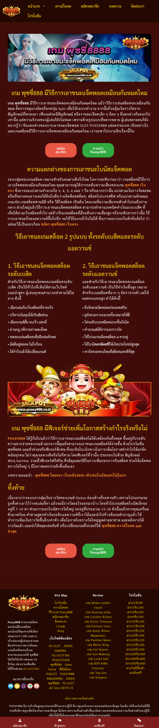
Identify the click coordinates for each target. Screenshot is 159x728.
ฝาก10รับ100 (135, 621)
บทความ (115, 6)
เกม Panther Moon (98, 640)
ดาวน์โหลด (63, 6)
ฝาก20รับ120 (135, 640)
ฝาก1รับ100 (135, 607)
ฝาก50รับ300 (135, 649)
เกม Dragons (98, 677)
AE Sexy (54, 688)
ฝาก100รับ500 (135, 654)
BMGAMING (55, 678)
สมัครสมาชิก (90, 6)
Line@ (60, 626)
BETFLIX (67, 688)
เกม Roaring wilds (98, 612)
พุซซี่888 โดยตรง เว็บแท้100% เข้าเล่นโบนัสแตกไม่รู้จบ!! (80, 475)
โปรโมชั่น (34, 16)
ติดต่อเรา (137, 6)
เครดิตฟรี (135, 672)
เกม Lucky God (98, 658)
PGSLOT (51, 674)
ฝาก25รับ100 (135, 644)
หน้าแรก (34, 6)
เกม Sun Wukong (98, 654)
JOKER (70, 678)
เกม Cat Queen (98, 649)
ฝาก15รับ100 (135, 630)
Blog (61, 630)
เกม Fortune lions (98, 626)
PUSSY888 (16, 438)
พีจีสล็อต (65, 669)
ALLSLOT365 (31, 668)
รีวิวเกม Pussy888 (61, 612)
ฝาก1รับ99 (135, 603)
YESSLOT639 (61, 660)
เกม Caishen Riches (98, 617)
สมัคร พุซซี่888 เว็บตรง (59, 224)
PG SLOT (55, 646)
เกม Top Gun (98, 672)
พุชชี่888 (54, 683)
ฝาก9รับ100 (135, 617)
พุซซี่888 (56, 664)
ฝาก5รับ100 (135, 612)
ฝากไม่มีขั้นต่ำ (135, 668)
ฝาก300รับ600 (135, 663)
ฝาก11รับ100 (135, 626)
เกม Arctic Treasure (98, 621)
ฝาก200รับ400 (135, 658)
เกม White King (98, 644)
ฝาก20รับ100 (135, 635)
